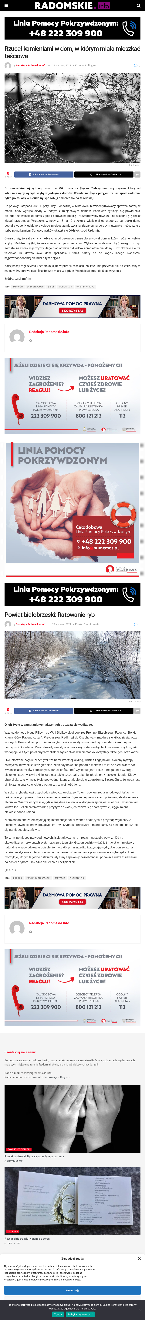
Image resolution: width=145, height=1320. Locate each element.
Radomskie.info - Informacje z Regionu (47, 1077)
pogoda (17, 878)
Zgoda (58, 1314)
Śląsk (51, 286)
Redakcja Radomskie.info (31, 65)
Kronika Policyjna (85, 65)
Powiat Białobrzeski (87, 624)
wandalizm (65, 286)
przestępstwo (35, 286)
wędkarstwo (77, 878)
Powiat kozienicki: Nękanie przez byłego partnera (34, 1156)
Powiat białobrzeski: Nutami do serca (27, 1238)
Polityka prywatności (80, 1314)
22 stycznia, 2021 (61, 65)
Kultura (13, 1231)
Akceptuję (72, 1290)
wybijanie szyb (85, 286)
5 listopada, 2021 (14, 1161)
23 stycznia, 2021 (61, 624)
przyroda (60, 878)
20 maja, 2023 (13, 1243)
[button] (139, 1259)
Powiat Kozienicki (19, 1149)
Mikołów (18, 286)
